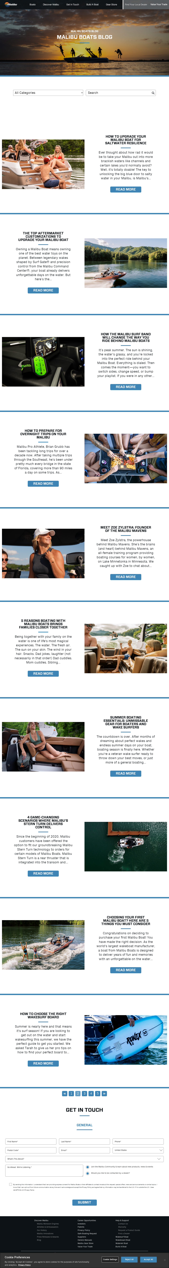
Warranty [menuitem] (122, 1227)
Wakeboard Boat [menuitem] (123, 1240)
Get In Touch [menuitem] (72, 4)
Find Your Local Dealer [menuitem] (136, 4)
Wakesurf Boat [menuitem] (122, 1237)
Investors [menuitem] (81, 1224)
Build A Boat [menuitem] (92, 4)
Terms (32, 1190)
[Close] (165, 1260)
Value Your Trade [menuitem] (159, 4)
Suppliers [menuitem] (82, 1237)
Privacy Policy (24, 1265)
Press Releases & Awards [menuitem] (48, 1237)
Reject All (129, 1260)
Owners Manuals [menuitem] (85, 1240)
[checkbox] (125, 1170)
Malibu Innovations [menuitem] (45, 1233)
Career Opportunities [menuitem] (87, 1220)
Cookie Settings (110, 1260)
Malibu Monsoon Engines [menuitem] (48, 1224)
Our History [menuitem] (42, 1230)
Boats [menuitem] (33, 4)
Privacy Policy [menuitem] (84, 1230)
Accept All (148, 1260)
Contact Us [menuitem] (123, 1224)
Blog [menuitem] (39, 1240)
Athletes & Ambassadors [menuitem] (47, 1227)
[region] (84, 1260)
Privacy (27, 1190)
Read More (126, 189)
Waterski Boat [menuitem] (122, 1243)
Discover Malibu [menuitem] (51, 4)
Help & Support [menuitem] (122, 1220)
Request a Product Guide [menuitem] (129, 1230)
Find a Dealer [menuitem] (124, 1233)
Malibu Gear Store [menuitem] (85, 1243)
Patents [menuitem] (81, 1227)
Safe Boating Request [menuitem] (87, 1233)
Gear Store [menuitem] (111, 4)
